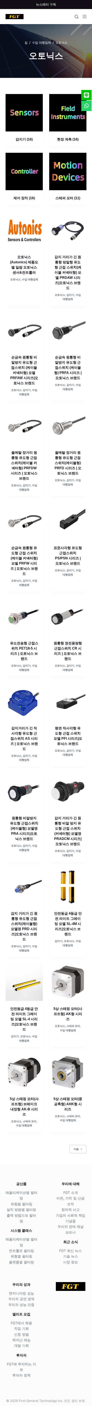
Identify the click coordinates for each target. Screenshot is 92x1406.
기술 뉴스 (70, 1256)
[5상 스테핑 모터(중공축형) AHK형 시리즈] (67, 1072)
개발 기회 (21, 1345)
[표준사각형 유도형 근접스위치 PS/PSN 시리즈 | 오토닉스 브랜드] (67, 521)
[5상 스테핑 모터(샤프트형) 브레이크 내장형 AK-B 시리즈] (24, 1072)
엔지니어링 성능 (21, 1293)
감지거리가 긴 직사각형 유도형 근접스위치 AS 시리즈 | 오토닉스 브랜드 (24, 738)
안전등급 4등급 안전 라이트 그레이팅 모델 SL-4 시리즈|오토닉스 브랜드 (24, 1019)
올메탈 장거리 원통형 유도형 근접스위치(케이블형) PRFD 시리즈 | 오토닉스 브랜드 (68, 463)
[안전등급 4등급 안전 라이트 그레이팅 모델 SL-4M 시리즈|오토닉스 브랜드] (67, 887)
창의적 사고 (70, 1209)
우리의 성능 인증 (21, 1305)
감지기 (24, 139)
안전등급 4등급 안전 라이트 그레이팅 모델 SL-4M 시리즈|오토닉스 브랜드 (68, 924)
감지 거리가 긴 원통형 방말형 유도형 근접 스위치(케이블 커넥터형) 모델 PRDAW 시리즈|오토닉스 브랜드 (68, 272)
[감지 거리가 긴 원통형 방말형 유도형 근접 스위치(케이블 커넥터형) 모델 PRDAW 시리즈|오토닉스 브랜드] (67, 230)
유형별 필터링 (21, 1204)
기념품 (70, 1221)
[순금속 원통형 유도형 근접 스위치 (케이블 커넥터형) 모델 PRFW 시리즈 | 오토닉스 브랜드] (24, 521)
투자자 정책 (21, 1375)
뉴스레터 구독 (46, 4)
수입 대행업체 (30, 279)
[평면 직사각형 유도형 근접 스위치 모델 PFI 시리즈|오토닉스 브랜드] (67, 701)
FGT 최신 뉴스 (70, 1251)
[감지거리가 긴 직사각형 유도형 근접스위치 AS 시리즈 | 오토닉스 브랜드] (24, 701)
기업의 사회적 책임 (70, 1215)
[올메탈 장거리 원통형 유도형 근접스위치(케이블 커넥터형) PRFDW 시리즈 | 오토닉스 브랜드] (24, 426)
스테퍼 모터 (67, 198)
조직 (70, 1204)
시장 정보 (70, 1262)
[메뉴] (84, 17)
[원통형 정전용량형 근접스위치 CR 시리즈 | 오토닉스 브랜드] (67, 616)
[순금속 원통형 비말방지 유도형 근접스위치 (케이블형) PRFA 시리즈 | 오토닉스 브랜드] (67, 330)
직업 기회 (21, 1328)
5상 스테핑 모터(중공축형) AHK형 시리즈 (67, 1104)
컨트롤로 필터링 (21, 1251)
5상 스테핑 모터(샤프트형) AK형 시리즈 (67, 1014)
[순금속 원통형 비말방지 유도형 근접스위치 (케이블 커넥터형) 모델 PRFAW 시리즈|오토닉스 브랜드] (24, 330)
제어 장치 (24, 198)
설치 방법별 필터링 (21, 1209)
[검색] (76, 17)
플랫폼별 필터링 (21, 1262)
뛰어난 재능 (21, 1340)
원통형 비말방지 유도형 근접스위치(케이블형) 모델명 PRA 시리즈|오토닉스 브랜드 (24, 828)
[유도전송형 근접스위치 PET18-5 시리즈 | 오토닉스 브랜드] (24, 616)
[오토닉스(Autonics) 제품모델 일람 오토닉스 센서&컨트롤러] (24, 230)
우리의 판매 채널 (71, 1226)
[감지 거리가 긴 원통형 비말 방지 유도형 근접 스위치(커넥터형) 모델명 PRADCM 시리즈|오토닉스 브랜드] (67, 791)
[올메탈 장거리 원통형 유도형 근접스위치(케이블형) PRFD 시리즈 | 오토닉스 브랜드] (67, 426)
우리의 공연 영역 (21, 1299)
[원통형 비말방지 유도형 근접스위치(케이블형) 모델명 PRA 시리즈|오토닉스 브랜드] (24, 791)
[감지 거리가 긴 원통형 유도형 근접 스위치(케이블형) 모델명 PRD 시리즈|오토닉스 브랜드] (24, 887)
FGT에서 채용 (21, 1323)
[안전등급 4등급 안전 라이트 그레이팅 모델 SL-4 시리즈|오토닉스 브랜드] (24, 982)
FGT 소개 (70, 1192)
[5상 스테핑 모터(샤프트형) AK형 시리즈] (67, 982)
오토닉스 (15, 279)
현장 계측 (68, 139)
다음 (76, 1149)
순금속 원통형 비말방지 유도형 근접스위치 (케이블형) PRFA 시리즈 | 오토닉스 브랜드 (68, 367)
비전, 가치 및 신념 (70, 1198)
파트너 (70, 1232)
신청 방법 (21, 1334)
